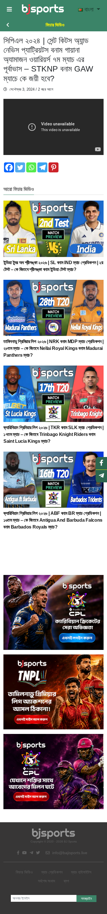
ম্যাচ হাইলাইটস (81, 872)
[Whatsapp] (31, 167)
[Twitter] (20, 167)
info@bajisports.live (69, 852)
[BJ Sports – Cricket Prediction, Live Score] (42, 9)
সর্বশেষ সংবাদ (46, 881)
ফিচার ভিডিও (55, 25)
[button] (9, 9)
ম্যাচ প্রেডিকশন (51, 872)
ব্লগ (66, 881)
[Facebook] (9, 167)
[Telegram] (42, 167)
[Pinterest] (53, 167)
